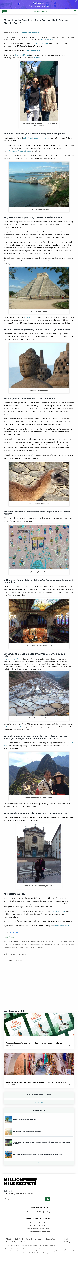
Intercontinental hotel (16, 727)
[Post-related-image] (39, 1024)
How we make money (49, 39)
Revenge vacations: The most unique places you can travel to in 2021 (36, 1082)
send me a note (62, 926)
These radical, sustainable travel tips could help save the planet (34, 1043)
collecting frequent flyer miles (36, 138)
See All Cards (39, 1102)
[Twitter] (14, 932)
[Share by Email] (17, 932)
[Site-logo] (4, 11)
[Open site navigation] (75, 11)
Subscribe (8, 1191)
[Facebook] (10, 932)
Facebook (31, 1212)
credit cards (16, 904)
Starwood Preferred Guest (20, 151)
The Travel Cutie (32, 50)
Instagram (49, 1212)
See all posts (39, 1163)
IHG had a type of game (13, 659)
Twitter (39, 1212)
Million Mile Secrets (30, 32)
